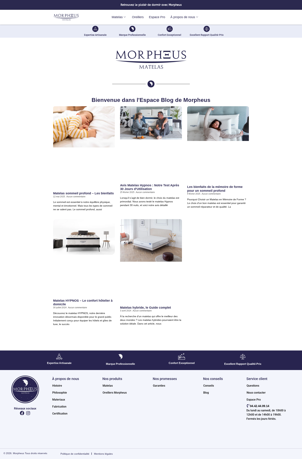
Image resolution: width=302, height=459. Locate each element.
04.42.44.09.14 (259, 406)
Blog (206, 392)
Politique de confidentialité (74, 453)
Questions (253, 385)
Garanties (159, 385)
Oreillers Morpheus (115, 392)
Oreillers (138, 17)
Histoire (57, 385)
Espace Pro (157, 17)
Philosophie (59, 392)
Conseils (208, 385)
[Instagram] (28, 413)
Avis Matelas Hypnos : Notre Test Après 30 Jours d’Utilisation (149, 187)
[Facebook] (22, 413)
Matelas (117, 17)
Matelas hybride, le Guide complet (145, 307)
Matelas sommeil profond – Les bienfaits (83, 193)
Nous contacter (256, 392)
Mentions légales (103, 453)
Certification (59, 413)
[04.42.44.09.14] (248, 406)
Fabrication (59, 406)
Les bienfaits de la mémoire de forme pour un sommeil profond (215, 188)
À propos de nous (182, 17)
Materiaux (58, 399)
